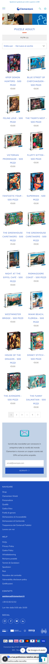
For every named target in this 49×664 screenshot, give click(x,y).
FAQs (4, 542)
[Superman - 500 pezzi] (36, 182)
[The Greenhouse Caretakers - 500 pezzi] (13, 219)
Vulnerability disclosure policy (14, 579)
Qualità (5, 504)
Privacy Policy (8, 546)
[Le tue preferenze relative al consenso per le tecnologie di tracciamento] (44, 659)
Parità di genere (9, 512)
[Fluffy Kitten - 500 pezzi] (36, 141)
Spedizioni (6, 567)
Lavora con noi (8, 529)
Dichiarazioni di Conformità (13, 521)
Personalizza (7, 500)
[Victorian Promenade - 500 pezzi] (13, 141)
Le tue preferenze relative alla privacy (27, 657)
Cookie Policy (7, 550)
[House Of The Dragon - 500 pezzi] (13, 341)
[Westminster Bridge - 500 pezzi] (13, 300)
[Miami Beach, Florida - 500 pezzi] (36, 300)
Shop (4, 492)
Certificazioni (7, 583)
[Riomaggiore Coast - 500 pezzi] (36, 259)
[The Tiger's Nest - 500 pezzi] (36, 104)
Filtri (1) (24, 38)
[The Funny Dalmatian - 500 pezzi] (36, 382)
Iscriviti (23, 471)
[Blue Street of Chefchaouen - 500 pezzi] (36, 63)
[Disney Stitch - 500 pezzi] (36, 341)
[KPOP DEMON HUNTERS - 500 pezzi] (13, 63)
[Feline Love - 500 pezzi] (13, 104)
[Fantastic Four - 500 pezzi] (13, 182)
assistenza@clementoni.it (13, 596)
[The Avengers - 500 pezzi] (13, 382)
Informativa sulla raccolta (14, 661)
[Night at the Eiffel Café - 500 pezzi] (13, 259)
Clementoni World (10, 496)
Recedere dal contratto (11, 575)
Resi (4, 571)
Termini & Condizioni (10, 563)
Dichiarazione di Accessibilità (14, 517)
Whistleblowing (9, 554)
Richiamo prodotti (9, 558)
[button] (5, 659)
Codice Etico (7, 508)
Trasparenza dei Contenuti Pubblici (16, 525)
